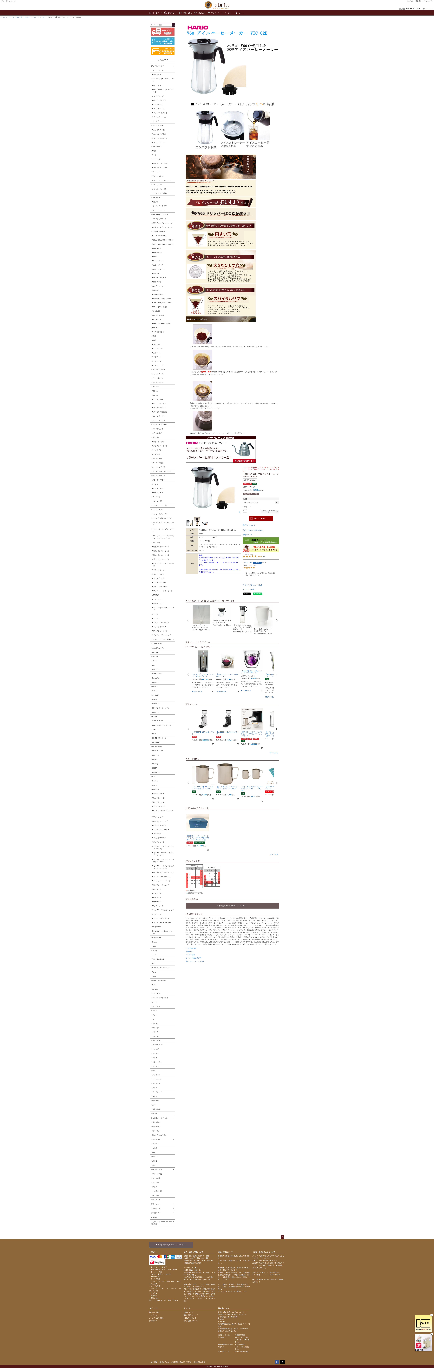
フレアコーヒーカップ (161, 918)
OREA (154, 785)
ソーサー (156, 614)
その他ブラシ (158, 450)
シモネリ (155, 1032)
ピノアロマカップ (159, 825)
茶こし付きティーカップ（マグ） (163, 609)
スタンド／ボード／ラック (161, 471)
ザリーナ (155, 1028)
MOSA (154, 768)
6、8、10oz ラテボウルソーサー (163, 812)
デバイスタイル (157, 1045)
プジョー (155, 1066)
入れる (154, 1148)
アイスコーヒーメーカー (38, 17)
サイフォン (156, 172)
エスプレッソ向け (159, 582)
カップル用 (156, 1178)
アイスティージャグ (160, 631)
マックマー (156, 1083)
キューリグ (157, 85)
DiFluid (154, 699)
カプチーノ (157, 353)
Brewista (155, 682)
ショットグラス (157, 374)
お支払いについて (190, 1318)
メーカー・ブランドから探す (15, 17)
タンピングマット (159, 403)
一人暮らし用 (157, 1191)
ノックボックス (157, 378)
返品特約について (249, 525)
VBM (154, 976)
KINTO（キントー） (159, 738)
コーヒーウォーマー (159, 210)
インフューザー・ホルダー (162, 635)
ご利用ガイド (172, 13)
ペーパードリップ (159, 100)
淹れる (154, 1161)
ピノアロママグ (158, 842)
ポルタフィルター (158, 429)
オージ (154, 1002)
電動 (154, 151)
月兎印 (154, 1096)
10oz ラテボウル (159, 806)
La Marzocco (157, 746)
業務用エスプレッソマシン (162, 223)
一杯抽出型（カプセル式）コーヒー (163, 80)
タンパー (155, 387)
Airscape (155, 652)
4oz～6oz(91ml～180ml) (162, 298)
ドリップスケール (159, 117)
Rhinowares (157, 252)
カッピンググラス (159, 134)
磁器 (154, 340)
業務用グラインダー (160, 163)
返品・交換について (225, 1252)
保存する (155, 1157)
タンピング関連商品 (160, 412)
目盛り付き (157, 282)
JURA (154, 729)
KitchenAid (156, 742)
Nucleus (155, 781)
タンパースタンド (159, 408)
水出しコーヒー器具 (159, 189)
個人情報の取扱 (199, 1362)
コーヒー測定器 (157, 463)
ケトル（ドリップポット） (161, 180)
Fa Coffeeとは (191, 948)
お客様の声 (153, 1321)
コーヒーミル (157, 146)
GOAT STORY (157, 721)
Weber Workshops (159, 980)
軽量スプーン (158, 492)
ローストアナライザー (160, 206)
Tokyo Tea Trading (158, 959)
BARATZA (155, 669)
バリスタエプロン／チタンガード (163, 524)
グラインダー (157, 159)
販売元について (223, 1308)
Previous (188, 620)
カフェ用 (155, 1182)
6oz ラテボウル (158, 798)
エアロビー (156, 993)
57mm (155, 395)
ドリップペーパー (158, 121)
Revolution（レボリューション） (162, 932)
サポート (187, 1308)
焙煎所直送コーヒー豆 (161, 547)
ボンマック (156, 1075)
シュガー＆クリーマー (160, 514)
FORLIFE (156, 328)
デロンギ (155, 1049)
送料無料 (154, 1217)
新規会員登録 (154, 1312)
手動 (154, 155)
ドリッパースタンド (160, 113)
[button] (188, 674)
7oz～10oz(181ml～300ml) (162, 303)
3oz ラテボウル (158, 794)
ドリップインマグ (159, 627)
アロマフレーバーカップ (162, 877)
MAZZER (155, 755)
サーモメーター (157, 382)
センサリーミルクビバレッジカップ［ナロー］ (163, 860)
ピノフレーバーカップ (161, 885)
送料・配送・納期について (193, 1252)
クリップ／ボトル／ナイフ (161, 518)
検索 (173, 25)
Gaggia (155, 716)
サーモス (155, 1023)
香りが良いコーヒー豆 (161, 559)
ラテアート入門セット (160, 214)
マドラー (156, 484)
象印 (154, 1105)
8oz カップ (157, 902)
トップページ (157, 13)
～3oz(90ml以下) (159, 294)
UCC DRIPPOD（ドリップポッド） (163, 91)
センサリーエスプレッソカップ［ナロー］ (163, 847)
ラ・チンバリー (157, 1092)
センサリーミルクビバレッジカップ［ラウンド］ (163, 867)
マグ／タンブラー (158, 369)
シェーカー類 (157, 501)
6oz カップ (157, 897)
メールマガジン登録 (156, 1318)
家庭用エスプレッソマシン (162, 227)
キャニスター (157, 185)
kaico (154, 734)
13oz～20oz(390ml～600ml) (163, 240)
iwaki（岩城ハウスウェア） (162, 725)
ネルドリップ (158, 104)
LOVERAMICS (158, 315)
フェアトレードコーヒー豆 (162, 591)
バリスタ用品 (157, 458)
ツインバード (158, 74)
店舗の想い (189, 951)
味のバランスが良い (159, 1135)
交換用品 (156, 454)
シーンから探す (156, 1169)
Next (277, 620)
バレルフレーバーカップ (162, 881)
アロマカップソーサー (161, 829)
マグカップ (157, 361)
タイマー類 (156, 497)
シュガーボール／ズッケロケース (163, 530)
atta (153, 665)
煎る (154, 1165)
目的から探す (156, 1139)
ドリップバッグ (158, 578)
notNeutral (157, 319)
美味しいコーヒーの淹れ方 (195, 961)
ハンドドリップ (157, 96)
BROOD (155, 686)
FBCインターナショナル (162, 323)
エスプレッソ (158, 349)
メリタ (154, 1088)
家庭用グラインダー (160, 168)
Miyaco (154, 759)
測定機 (155, 202)
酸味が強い (156, 1126)
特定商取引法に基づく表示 (181, 1362)
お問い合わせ (187, 13)
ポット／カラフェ (158, 476)
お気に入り (201, 13)
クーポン (228, 13)
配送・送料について (191, 1315)
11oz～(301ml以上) (160, 307)
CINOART (155, 695)
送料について (247, 535)
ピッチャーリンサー (159, 424)
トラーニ (155, 1053)
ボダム (154, 1071)
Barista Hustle (158, 261)
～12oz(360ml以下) (160, 236)
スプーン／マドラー (159, 480)
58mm (155, 391)
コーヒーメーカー (158, 70)
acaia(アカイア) (158, 648)
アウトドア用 (157, 1174)
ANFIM (154, 661)
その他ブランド (158, 332)
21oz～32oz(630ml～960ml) (163, 244)
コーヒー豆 (156, 542)
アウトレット (156, 1204)
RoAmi (154, 942)
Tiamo (154, 950)
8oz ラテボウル (158, 802)
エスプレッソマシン (159, 219)
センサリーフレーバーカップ (163, 872)
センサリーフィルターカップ (163, 910)
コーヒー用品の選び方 (193, 958)
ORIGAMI (156, 311)
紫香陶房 (155, 1101)
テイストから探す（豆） (160, 1118)
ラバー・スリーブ (159, 277)
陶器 (154, 336)
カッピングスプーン (160, 138)
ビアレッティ (157, 1062)
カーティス (156, 1006)
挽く (154, 1152)
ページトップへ (282, 1237)
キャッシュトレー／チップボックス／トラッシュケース (163, 537)
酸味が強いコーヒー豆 (161, 555)
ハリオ (27, 17)
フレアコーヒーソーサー (162, 922)
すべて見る (274, 753)
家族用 (154, 1187)
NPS (154, 777)
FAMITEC (155, 704)
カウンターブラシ (159, 442)
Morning (155, 764)
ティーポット (158, 599)
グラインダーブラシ (160, 446)
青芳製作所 (156, 1109)
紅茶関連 (155, 595)
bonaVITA (155, 678)
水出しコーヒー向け (160, 587)
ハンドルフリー (158, 269)
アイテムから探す (157, 66)
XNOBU (155, 989)
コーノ (154, 1019)
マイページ (215, 13)
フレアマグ (157, 914)
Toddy (154, 955)
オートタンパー (158, 399)
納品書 (246, 499)
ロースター (156, 197)
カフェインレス (158, 574)
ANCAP (156, 290)
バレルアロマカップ (160, 821)
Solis (154, 946)
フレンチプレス (157, 176)
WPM (155, 257)
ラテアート (157, 357)
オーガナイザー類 (158, 467)
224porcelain (157, 644)
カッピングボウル (159, 130)
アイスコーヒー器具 (159, 193)
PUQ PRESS (156, 927)
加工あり (156, 273)
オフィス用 (156, 1200)
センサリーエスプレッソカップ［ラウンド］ (163, 854)
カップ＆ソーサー (158, 286)
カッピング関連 (157, 125)
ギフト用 (155, 1195)
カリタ (154, 1010)
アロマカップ (158, 817)
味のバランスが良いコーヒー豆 (163, 565)
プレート (156, 618)
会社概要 (154, 1362)
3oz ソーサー (158, 893)
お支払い (153, 1252)
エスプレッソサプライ (160, 998)
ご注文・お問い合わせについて (264, 1252)
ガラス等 (156, 344)
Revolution (157, 248)
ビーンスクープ (158, 488)
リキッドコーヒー (159, 570)
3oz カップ (157, 889)
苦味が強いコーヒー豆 (161, 551)
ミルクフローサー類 (159, 505)
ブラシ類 (155, 437)
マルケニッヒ (157, 1079)
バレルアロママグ (159, 838)
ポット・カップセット (161, 622)
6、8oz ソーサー (159, 906)
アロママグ (157, 834)
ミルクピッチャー (158, 231)
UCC (154, 963)
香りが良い (156, 1131)
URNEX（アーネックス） (161, 968)
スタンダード (158, 265)
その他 (154, 1113)
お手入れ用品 (157, 433)
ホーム (3, 17)
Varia (154, 972)
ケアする (155, 1144)
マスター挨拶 (190, 955)
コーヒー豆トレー (159, 142)
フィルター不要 (158, 109)
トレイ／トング (157, 509)
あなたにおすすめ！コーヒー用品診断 (161, 1223)
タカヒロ (155, 1036)
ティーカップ (158, 365)
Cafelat (154, 691)
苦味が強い (156, 1122)
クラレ (154, 1015)
